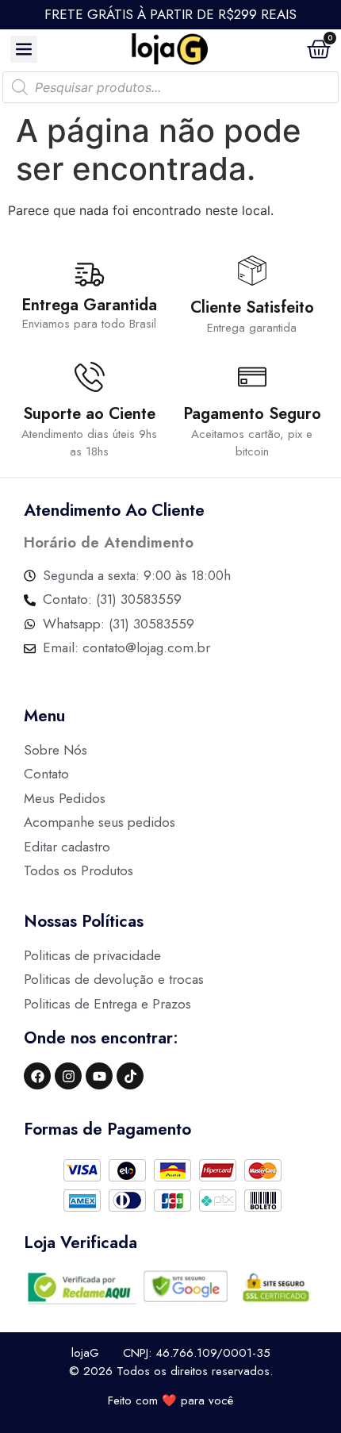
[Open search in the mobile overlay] (170, 87)
